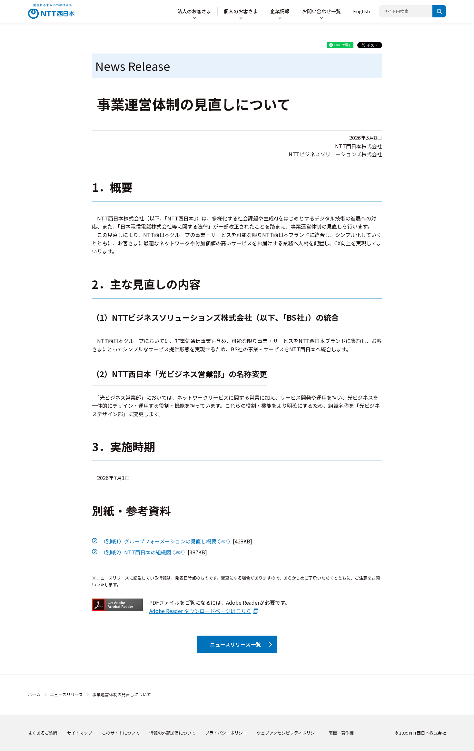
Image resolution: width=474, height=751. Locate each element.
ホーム (34, 694)
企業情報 (280, 11)
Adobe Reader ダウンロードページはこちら (200, 611)
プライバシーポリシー (226, 733)
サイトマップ (79, 733)
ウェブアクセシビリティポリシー (288, 733)
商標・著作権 (341, 733)
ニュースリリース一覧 (235, 644)
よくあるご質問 (42, 733)
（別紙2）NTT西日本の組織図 (136, 552)
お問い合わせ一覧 (321, 11)
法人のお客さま (194, 11)
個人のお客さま (241, 11)
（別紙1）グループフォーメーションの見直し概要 (158, 541)
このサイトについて (121, 733)
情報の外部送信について (172, 733)
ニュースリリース (66, 694)
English (361, 11)
